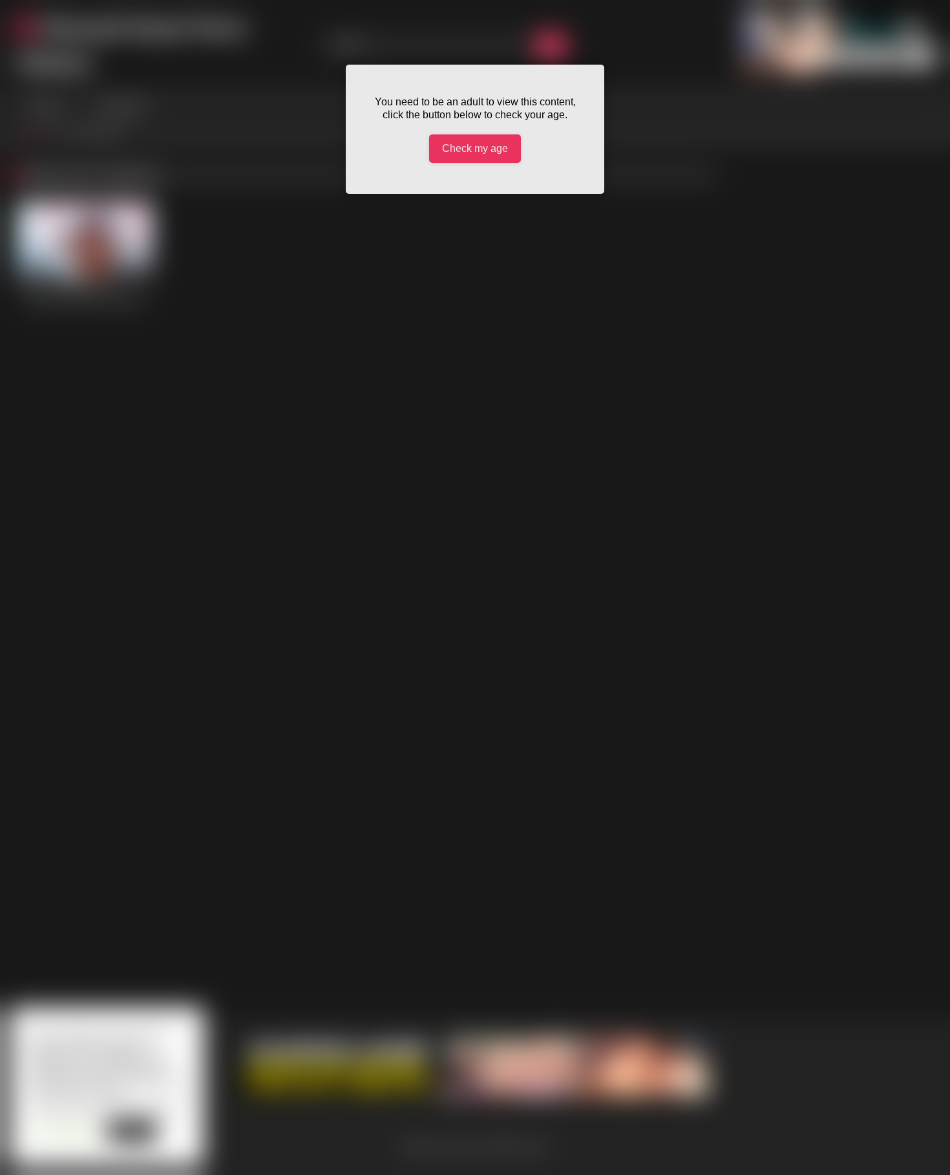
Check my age (475, 148)
